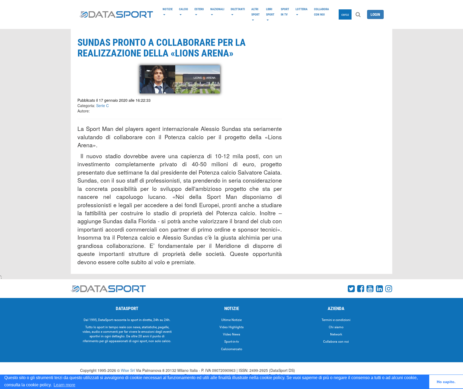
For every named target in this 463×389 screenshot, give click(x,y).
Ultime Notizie (231, 320)
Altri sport (255, 11)
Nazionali (217, 9)
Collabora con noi (321, 11)
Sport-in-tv (231, 341)
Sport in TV (285, 11)
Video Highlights (231, 327)
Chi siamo (336, 327)
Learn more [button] (64, 385)
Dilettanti (238, 9)
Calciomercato (231, 349)
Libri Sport (270, 11)
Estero (199, 9)
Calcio (183, 9)
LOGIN (375, 14)
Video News (231, 334)
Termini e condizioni (336, 320)
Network (336, 334)
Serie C (102, 105)
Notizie (168, 9)
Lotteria (302, 9)
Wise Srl (128, 370)
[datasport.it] (116, 14)
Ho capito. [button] (446, 382)
